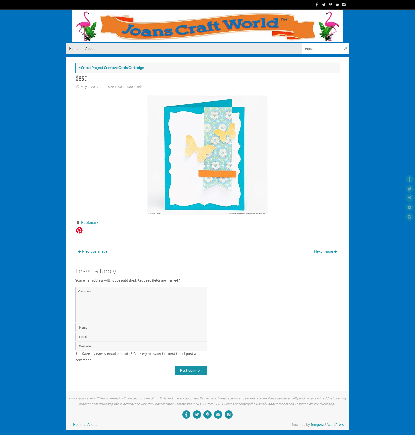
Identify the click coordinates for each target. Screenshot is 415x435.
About (92, 425)
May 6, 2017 (90, 87)
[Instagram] (343, 4)
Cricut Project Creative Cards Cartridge (111, 68)
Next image (323, 251)
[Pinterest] (330, 4)
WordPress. (335, 425)
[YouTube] (336, 4)
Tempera (317, 425)
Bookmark (89, 222)
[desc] (207, 155)
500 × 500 (125, 87)
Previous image (94, 251)
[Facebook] (316, 4)
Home (77, 425)
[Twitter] (323, 4)
